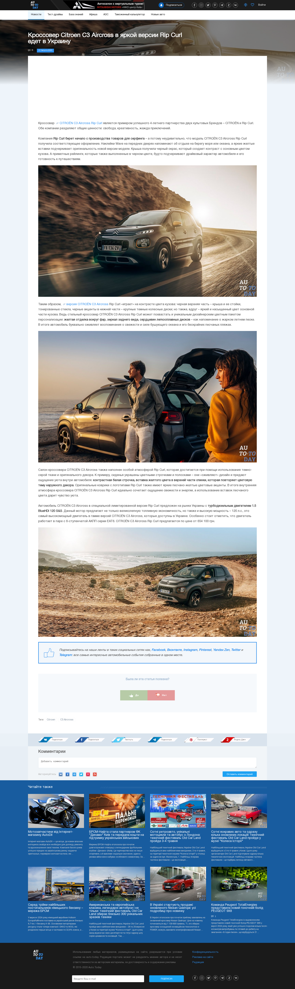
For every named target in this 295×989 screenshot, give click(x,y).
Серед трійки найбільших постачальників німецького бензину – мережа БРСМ (55, 908)
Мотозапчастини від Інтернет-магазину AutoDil (50, 834)
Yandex (88, 774)
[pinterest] (214, 5)
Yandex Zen (221, 650)
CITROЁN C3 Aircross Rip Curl (81, 123)
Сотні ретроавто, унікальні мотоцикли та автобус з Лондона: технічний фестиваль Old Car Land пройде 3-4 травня (175, 837)
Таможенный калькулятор (130, 15)
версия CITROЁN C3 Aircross (87, 304)
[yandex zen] (228, 5)
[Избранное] (252, 5)
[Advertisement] (147, 92)
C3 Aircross (66, 720)
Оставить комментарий (240, 774)
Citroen (51, 720)
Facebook (158, 650)
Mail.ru (74, 774)
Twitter (235, 650)
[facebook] (194, 5)
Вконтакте (174, 650)
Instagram (190, 650)
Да (137, 695)
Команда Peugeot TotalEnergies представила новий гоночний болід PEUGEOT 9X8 (237, 908)
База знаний (76, 15)
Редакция (198, 962)
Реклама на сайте (202, 957)
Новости (36, 15)
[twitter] (208, 5)
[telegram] (221, 5)
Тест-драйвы (55, 15)
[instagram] (201, 5)
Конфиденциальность (205, 952)
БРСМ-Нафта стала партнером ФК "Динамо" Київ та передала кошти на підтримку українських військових (116, 835)
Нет (164, 695)
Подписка (166, 979)
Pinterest (205, 650)
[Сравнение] (245, 5)
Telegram (65, 655)
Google (95, 774)
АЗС (105, 15)
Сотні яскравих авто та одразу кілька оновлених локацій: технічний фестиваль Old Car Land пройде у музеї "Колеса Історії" (237, 837)
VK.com (61, 774)
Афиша (93, 15)
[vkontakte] (235, 5)
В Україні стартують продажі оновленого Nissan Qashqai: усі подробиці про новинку (173, 908)
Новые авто (158, 15)
